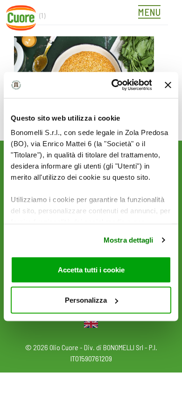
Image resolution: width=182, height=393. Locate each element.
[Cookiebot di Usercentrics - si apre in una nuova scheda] (114, 85)
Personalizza (86, 300)
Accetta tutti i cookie (91, 269)
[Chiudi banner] (168, 84)
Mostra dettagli (129, 240)
